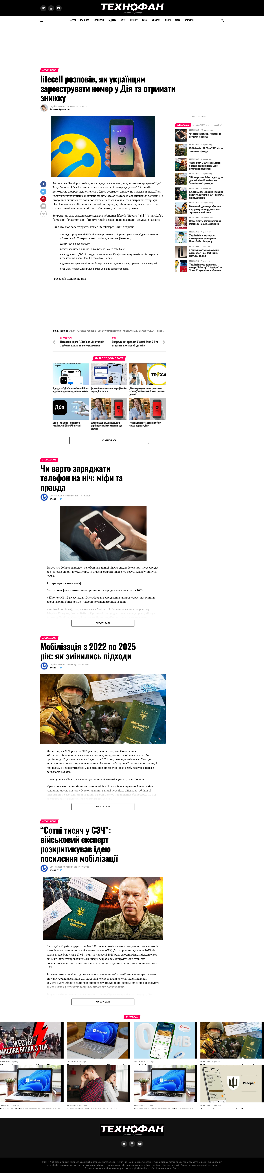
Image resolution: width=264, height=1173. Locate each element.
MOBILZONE (99, 20)
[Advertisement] (91, 45)
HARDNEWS (155, 20)
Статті (73, 20)
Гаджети (112, 20)
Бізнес (168, 20)
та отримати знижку (110, 331)
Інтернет (134, 20)
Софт (123, 20)
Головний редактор (60, 109)
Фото (144, 20)
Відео (177, 20)
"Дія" (72, 331)
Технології (85, 20)
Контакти (189, 20)
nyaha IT (54, 499)
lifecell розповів (87, 331)
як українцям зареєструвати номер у (144, 331)
